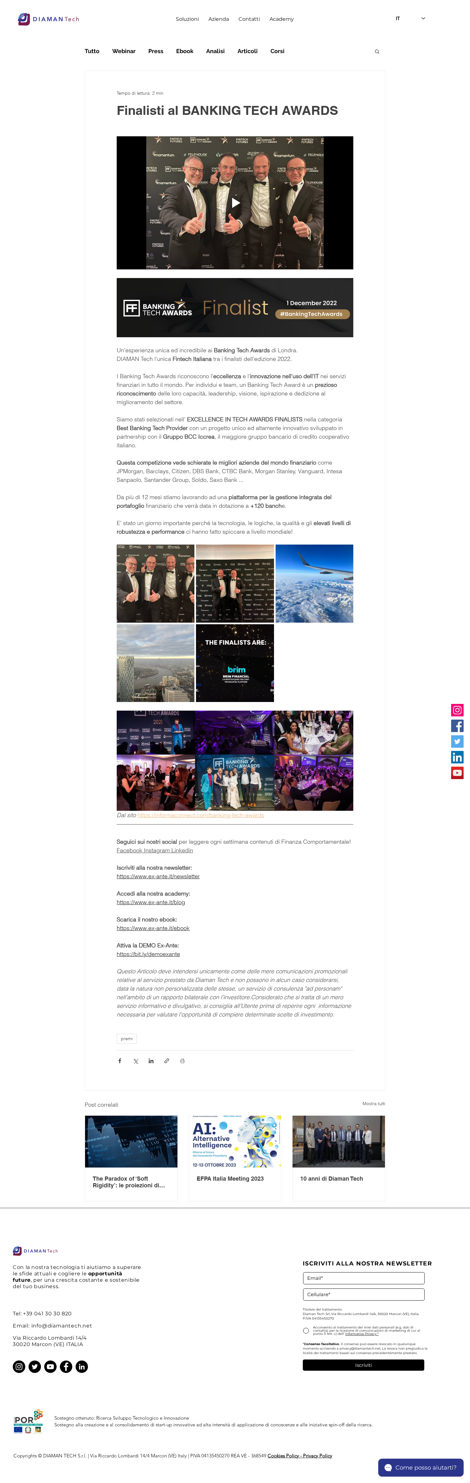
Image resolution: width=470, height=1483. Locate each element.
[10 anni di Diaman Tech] (339, 1142)
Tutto (92, 51)
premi (127, 1038)
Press (155, 51)
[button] (187, 19)
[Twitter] (457, 741)
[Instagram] (457, 710)
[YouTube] (457, 773)
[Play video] (235, 202)
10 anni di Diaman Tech (331, 1178)
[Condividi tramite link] (167, 1061)
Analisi (215, 51)
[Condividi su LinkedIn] (151, 1061)
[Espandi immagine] (155, 583)
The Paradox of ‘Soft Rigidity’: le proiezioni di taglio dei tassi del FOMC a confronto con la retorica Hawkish (129, 1182)
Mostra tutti (374, 1103)
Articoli (248, 51)
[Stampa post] (182, 1061)
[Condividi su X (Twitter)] (135, 1061)
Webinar (124, 51)
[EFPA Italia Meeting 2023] (235, 1142)
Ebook (184, 51)
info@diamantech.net (61, 1326)
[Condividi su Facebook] (120, 1061)
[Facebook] (457, 726)
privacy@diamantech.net (360, 1348)
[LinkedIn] (457, 757)
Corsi (277, 51)
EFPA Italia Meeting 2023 (230, 1178)
